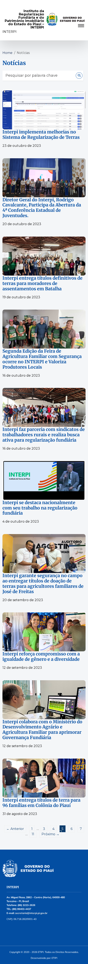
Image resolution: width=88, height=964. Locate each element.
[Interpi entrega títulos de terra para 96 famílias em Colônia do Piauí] (44, 778)
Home (7, 53)
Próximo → (50, 834)
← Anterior (15, 829)
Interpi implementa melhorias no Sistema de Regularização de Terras (41, 134)
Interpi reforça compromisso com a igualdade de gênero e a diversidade (41, 656)
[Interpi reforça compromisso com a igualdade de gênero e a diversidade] (44, 631)
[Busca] (79, 75)
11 (33, 834)
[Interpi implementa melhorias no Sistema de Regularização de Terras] (44, 109)
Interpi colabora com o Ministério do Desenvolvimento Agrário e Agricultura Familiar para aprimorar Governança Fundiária (42, 730)
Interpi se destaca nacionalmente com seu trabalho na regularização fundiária (39, 508)
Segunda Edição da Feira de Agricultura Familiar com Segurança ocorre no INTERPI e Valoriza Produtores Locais (42, 359)
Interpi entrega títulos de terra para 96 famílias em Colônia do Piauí (41, 803)
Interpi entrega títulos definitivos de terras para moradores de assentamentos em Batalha (42, 284)
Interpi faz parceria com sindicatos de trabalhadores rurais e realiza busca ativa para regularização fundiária (43, 435)
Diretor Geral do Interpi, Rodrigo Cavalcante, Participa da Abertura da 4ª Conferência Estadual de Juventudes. (41, 208)
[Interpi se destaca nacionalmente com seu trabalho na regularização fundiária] (44, 480)
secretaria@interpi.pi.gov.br (31, 913)
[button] (44, 26)
